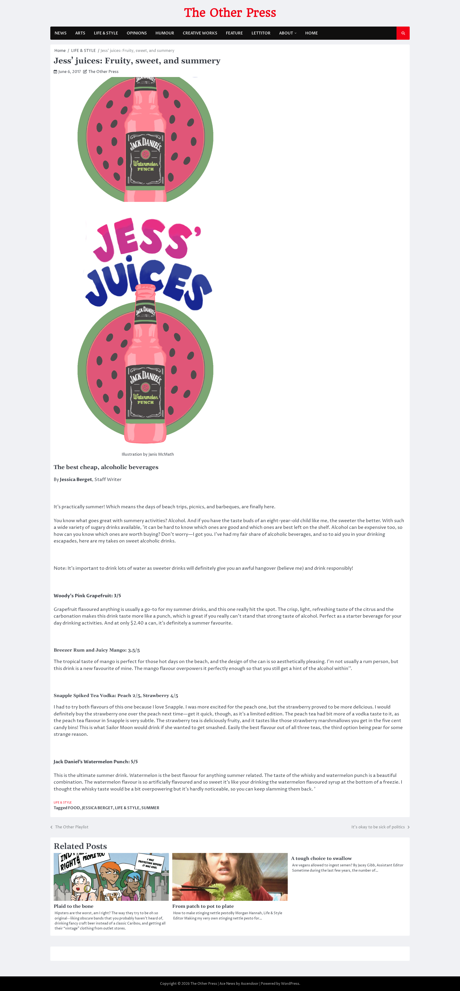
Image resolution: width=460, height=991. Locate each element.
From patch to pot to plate (203, 906)
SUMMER (150, 808)
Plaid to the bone (73, 906)
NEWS (61, 33)
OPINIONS (137, 33)
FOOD (74, 808)
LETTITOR (261, 33)
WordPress (290, 983)
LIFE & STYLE (106, 33)
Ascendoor (250, 983)
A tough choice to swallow (321, 859)
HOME (311, 33)
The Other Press (230, 12)
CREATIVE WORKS (200, 33)
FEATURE (234, 33)
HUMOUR (164, 33)
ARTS (80, 33)
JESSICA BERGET (97, 808)
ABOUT (286, 33)
